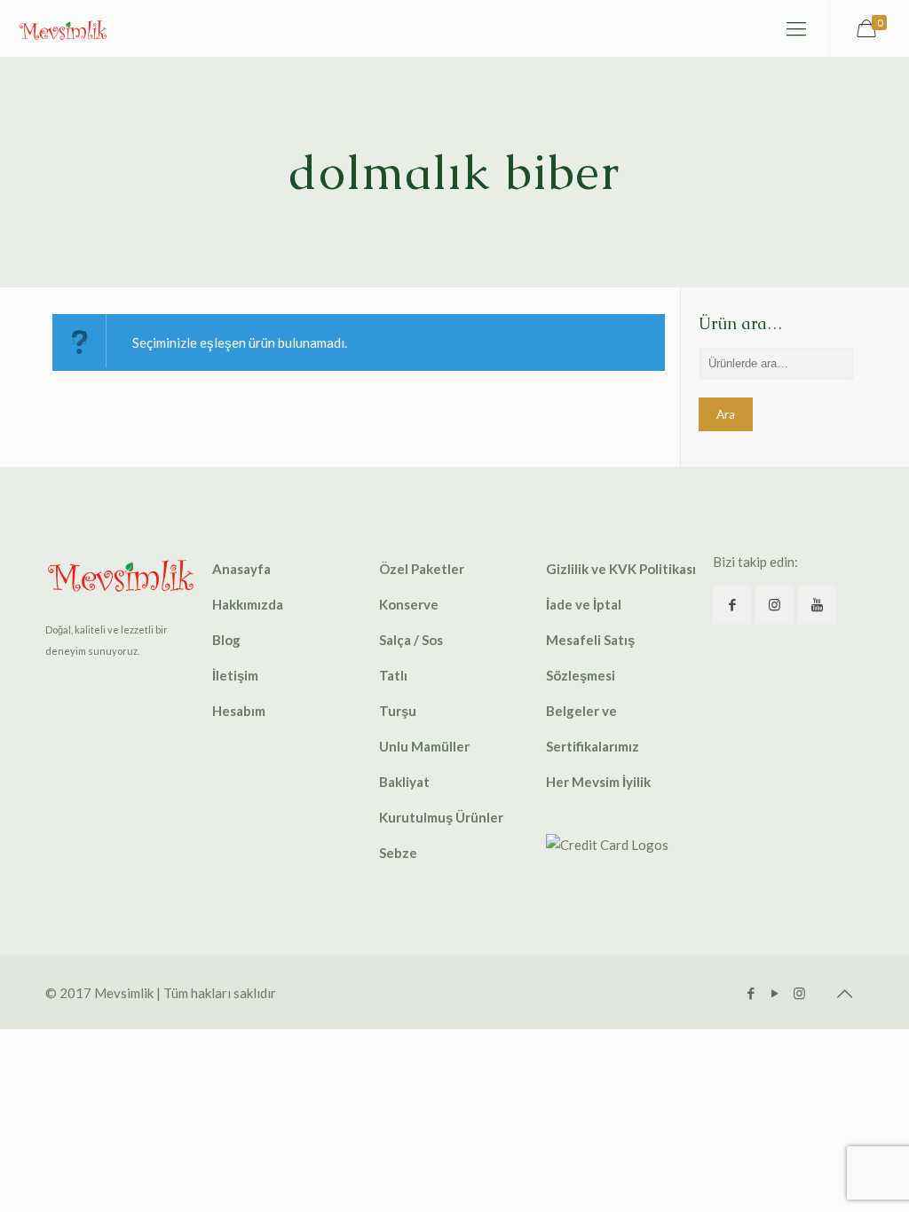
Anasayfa (241, 569)
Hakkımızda (247, 604)
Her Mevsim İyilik (598, 782)
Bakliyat (404, 782)
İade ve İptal (583, 604)
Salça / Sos (411, 640)
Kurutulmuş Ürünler (441, 817)
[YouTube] (775, 993)
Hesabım (238, 711)
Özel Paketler (421, 569)
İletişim (235, 675)
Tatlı (393, 675)
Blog (226, 640)
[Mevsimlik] (63, 28)
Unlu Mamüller (424, 746)
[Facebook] (751, 993)
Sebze (398, 853)
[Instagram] (799, 993)
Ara (725, 414)
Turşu (397, 711)
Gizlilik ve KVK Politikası (621, 569)
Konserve (409, 604)
